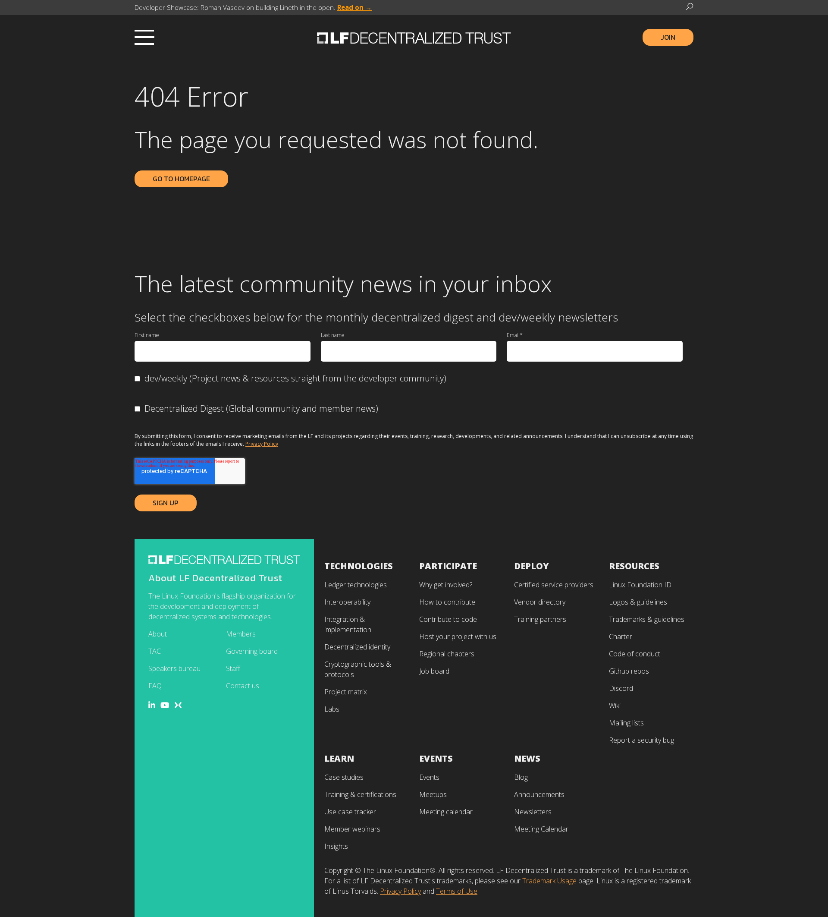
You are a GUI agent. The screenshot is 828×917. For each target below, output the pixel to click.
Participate (448, 566)
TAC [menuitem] (154, 651)
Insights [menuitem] (336, 846)
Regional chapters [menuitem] (446, 654)
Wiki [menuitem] (615, 705)
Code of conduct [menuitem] (634, 654)
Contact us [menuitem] (242, 685)
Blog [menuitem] (521, 777)
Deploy (531, 566)
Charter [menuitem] (620, 636)
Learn (339, 758)
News (527, 758)
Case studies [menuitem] (344, 777)
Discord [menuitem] (621, 688)
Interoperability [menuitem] (347, 602)
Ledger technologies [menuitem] (355, 584)
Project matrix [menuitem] (345, 691)
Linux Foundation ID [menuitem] (640, 584)
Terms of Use (456, 891)
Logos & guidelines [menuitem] (638, 602)
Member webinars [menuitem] (352, 829)
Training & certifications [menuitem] (360, 794)
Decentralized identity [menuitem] (357, 647)
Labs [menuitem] (331, 709)
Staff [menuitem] (233, 668)
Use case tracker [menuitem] (350, 811)
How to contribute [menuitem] (447, 602)
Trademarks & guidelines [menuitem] (646, 619)
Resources (634, 566)
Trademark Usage (549, 880)
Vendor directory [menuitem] (539, 602)
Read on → (354, 7)
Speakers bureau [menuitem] (174, 668)
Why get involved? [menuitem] (445, 584)
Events (436, 758)
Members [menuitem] (241, 634)
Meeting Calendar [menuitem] (541, 829)
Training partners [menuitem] (540, 619)
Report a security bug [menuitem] (641, 740)
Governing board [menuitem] (252, 651)
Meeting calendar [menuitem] (446, 811)
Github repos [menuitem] (629, 671)
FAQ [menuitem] (155, 685)
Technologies (358, 566)
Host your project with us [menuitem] (457, 636)
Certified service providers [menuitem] (553, 584)
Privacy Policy (261, 443)
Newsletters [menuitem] (533, 811)
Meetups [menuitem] (433, 794)
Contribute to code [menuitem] (448, 619)
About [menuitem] (157, 634)
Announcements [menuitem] (539, 794)
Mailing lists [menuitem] (626, 723)
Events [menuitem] (429, 777)
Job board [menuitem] (434, 671)
